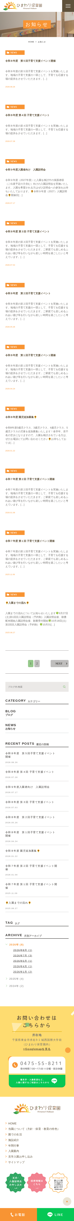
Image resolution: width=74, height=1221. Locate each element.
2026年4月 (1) (22, 966)
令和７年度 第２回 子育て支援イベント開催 (30, 479)
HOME (31, 42)
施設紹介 (13, 1140)
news (13, 52)
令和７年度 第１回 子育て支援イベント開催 (30, 540)
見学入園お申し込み (20, 1156)
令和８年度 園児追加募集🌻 (21, 417)
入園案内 (13, 1150)
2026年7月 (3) (22, 955)
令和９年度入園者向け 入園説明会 (25, 169)
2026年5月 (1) (22, 960)
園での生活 (15, 1134)
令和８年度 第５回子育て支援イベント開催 (30, 61)
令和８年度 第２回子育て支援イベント (28, 293)
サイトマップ (16, 1162)
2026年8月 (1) (22, 950)
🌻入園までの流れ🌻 (17, 602)
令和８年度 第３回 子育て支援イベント (27, 231)
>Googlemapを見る (37, 1049)
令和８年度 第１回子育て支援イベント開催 (30, 355)
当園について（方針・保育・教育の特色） (34, 1128)
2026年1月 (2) (22, 971)
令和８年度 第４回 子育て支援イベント (27, 115)
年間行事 (13, 1145)
